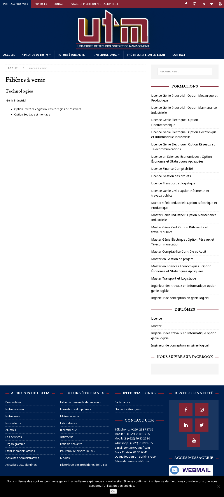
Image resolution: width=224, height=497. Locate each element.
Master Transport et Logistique (173, 278)
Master (156, 326)
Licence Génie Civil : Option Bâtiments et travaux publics (180, 193)
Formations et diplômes (75, 409)
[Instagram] (194, 4)
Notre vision (13, 416)
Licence (156, 318)
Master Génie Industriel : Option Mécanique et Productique (184, 205)
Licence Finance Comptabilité (172, 168)
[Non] (218, 486)
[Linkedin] (203, 4)
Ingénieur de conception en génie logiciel (180, 298)
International (105, 55)
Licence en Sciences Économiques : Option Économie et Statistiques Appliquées (181, 158)
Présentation (14, 402)
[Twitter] (211, 4)
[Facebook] (186, 4)
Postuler (41, 3)
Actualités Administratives (22, 458)
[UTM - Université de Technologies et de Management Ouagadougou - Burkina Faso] (112, 48)
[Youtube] (220, 4)
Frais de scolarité (71, 444)
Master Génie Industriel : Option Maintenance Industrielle (183, 217)
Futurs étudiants (71, 55)
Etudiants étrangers (128, 409)
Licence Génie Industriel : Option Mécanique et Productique (184, 97)
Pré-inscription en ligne (146, 55)
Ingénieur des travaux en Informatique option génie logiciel (183, 288)
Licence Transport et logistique (173, 183)
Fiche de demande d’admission (80, 402)
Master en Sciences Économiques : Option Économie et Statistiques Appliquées (181, 268)
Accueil (9, 55)
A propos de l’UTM (35, 55)
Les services (13, 437)
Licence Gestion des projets (171, 176)
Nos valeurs (13, 423)
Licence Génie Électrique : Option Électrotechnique (174, 122)
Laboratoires (68, 423)
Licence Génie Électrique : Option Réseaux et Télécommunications (183, 146)
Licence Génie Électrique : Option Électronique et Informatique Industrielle (184, 134)
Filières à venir (69, 416)
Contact (59, 3)
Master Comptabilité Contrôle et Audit (178, 251)
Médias (65, 458)
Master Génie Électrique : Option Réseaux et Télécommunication (182, 241)
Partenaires (122, 402)
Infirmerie (67, 437)
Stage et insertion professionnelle (95, 3)
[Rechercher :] (184, 71)
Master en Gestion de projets (172, 259)
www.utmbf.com (138, 461)
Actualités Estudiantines (21, 465)
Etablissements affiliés (20, 451)
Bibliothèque (68, 430)
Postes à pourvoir (15, 3)
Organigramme (15, 444)
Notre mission (14, 409)
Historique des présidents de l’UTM (83, 465)
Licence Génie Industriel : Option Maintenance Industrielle (184, 109)
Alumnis (10, 430)
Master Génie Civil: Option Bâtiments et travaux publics (179, 229)
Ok (113, 491)
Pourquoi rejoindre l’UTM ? (78, 451)
